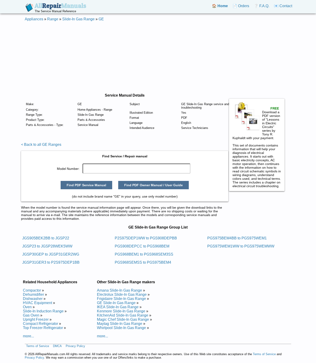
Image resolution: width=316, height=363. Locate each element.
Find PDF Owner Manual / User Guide (153, 185)
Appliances (34, 19)
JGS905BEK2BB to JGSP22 (45, 238)
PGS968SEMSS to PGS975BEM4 (143, 262)
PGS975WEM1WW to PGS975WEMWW (240, 246)
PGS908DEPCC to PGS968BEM (142, 246)
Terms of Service (37, 346)
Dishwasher (33, 299)
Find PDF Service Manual (86, 185)
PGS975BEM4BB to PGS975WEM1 (237, 238)
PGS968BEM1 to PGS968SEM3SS (144, 254)
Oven (27, 307)
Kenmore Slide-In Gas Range (121, 311)
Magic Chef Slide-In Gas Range (123, 319)
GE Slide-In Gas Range (116, 303)
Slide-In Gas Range (78, 19)
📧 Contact (283, 6)
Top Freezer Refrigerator (43, 328)
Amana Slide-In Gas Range (119, 290)
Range (52, 19)
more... (28, 336)
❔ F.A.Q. (261, 6)
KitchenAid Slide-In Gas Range (122, 315)
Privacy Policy (75, 346)
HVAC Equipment (37, 303)
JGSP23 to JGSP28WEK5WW (47, 246)
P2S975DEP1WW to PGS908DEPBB (146, 238)
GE (101, 19)
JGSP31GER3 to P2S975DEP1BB (51, 262)
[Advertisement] (158, 57)
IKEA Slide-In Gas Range (118, 307)
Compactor (32, 290)
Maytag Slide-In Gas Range (119, 324)
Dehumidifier (33, 294)
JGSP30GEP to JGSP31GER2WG (50, 254)
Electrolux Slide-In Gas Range (122, 294)
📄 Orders (240, 6)
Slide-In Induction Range (43, 311)
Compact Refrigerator (40, 324)
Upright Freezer (36, 319)
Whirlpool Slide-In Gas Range (121, 328)
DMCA (57, 346)
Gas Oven (31, 315)
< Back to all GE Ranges (41, 144)
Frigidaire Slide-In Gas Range (121, 299)
